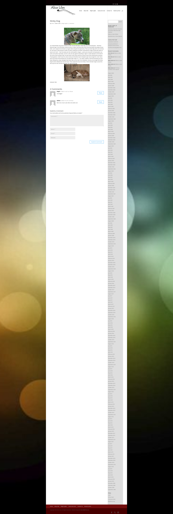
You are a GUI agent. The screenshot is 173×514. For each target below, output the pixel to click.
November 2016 (111, 312)
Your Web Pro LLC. (85, 510)
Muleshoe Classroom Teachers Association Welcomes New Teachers (115, 30)
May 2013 (110, 398)
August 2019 (111, 246)
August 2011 (111, 441)
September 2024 (112, 119)
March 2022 (110, 181)
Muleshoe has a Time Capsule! (115, 36)
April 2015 (110, 352)
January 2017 (111, 308)
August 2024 (111, 121)
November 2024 (111, 114)
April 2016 (110, 327)
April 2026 (110, 79)
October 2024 (111, 116)
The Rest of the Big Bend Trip (114, 47)
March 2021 (110, 206)
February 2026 (111, 83)
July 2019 (110, 248)
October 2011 (111, 437)
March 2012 (110, 427)
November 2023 (111, 139)
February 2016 (111, 331)
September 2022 (112, 169)
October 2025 (111, 91)
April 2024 (110, 129)
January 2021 (111, 210)
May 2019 (110, 252)
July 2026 (110, 75)
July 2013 (110, 393)
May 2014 (110, 373)
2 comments (71, 23)
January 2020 (111, 235)
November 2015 (111, 337)
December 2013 (111, 383)
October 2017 (111, 289)
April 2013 (110, 400)
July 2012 (110, 418)
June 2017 (110, 298)
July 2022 (110, 173)
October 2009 (111, 487)
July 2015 (110, 346)
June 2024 (110, 125)
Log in (109, 495)
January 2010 (111, 481)
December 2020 (111, 212)
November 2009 (111, 485)
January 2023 (111, 160)
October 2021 (111, 191)
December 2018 (111, 262)
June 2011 (110, 445)
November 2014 (111, 360)
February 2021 (111, 208)
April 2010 (110, 475)
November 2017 (111, 287)
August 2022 (111, 171)
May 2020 (110, 227)
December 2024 (111, 112)
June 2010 (110, 470)
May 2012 (110, 423)
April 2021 (110, 204)
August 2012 (111, 416)
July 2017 (110, 296)
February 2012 (111, 429)
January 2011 (111, 456)
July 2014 (110, 368)
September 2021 (112, 193)
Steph (58, 91)
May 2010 (110, 473)
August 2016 (111, 318)
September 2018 (112, 268)
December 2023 (111, 137)
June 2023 (110, 150)
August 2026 (111, 73)
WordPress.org (111, 501)
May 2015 (110, 350)
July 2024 (110, 123)
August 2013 (111, 391)
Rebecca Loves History (113, 34)
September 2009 (112, 489)
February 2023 (111, 158)
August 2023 (111, 146)
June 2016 (110, 323)
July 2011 (110, 443)
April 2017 (110, 302)
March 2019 (110, 256)
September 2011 (112, 439)
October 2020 (111, 216)
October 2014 (111, 362)
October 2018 (111, 266)
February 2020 (111, 233)
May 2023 (110, 152)
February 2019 (111, 258)
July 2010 (110, 468)
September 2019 (112, 243)
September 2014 (112, 364)
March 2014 (110, 377)
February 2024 (111, 133)
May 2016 (110, 325)
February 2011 (111, 454)
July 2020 (110, 223)
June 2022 (110, 175)
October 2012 (111, 412)
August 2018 (111, 271)
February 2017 (111, 306)
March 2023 (110, 156)
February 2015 (111, 354)
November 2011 (111, 435)
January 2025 (111, 110)
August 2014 (111, 366)
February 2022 (111, 183)
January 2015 (111, 356)
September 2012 (112, 414)
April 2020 (110, 229)
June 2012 (110, 420)
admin (52, 23)
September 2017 (112, 291)
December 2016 (111, 310)
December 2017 (111, 285)
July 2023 (110, 148)
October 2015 (111, 339)
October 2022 (111, 166)
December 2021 (111, 187)
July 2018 (110, 273)
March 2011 (110, 452)
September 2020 (112, 219)
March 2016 (110, 329)
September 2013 (112, 389)
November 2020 (111, 214)
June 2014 (110, 370)
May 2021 (110, 202)
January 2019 (111, 260)
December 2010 (111, 458)
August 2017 (111, 293)
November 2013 (111, 385)
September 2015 (112, 341)
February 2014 (111, 379)
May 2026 (110, 77)
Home (80, 10)
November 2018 (111, 264)
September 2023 (112, 144)
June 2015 (110, 348)
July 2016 (110, 321)
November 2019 (111, 239)
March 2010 (110, 477)
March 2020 (110, 231)
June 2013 (110, 396)
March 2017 (110, 304)
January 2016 (111, 333)
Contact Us (109, 10)
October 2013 (111, 387)
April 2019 (110, 254)
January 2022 (111, 185)
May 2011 (110, 448)
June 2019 (110, 250)
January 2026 (111, 85)
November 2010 (111, 460)
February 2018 (111, 281)
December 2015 (111, 335)
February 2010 (111, 479)
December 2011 (111, 433)
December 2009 (111, 483)
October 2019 (111, 241)
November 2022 (111, 164)
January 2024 (111, 135)
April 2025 (110, 104)
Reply (100, 93)
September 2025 (112, 94)
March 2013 (110, 402)
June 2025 (110, 100)
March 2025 (110, 106)
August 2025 (111, 96)
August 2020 (111, 221)
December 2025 (111, 87)
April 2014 (110, 375)
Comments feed (111, 499)
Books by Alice (117, 10)
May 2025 (110, 102)
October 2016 (111, 314)
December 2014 (111, 358)
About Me (86, 10)
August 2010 (111, 466)
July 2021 (110, 198)
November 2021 (111, 189)
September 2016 (112, 316)
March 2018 (110, 279)
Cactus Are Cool (101, 10)
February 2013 (111, 404)
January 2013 (111, 406)
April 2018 (110, 277)
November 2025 (111, 89)
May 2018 (110, 275)
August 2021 (111, 196)
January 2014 (111, 381)
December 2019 (111, 237)
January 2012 (111, 431)
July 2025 (110, 98)
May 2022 (110, 177)
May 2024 (110, 127)
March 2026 (110, 81)
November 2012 (111, 410)
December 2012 (111, 408)
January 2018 (111, 283)
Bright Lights (93, 10)
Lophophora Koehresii (113, 41)
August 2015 (111, 343)
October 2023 (111, 141)
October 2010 (111, 462)
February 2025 (111, 108)
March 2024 (110, 131)
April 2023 (110, 154)
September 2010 (112, 464)
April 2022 (110, 179)
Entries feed (111, 497)
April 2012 (110, 425)
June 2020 (110, 225)
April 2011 (110, 450)
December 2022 (111, 162)
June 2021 (110, 200)
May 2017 (110, 300)
